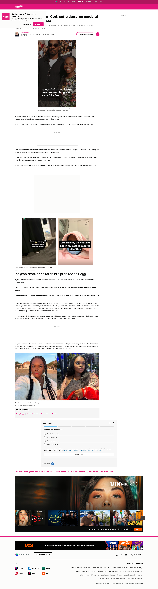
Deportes (88, 1)
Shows (73, 1)
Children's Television (119, 578)
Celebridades (45, 414)
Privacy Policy (87, 567)
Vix (60, 1)
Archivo (78, 571)
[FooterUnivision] (22, 554)
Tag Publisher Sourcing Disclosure (132, 571)
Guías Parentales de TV (114, 571)
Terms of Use (107, 567)
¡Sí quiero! (38, 24)
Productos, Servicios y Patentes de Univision (110, 575)
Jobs (83, 571)
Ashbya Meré (25, 32)
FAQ (105, 571)
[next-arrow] (143, 518)
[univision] (19, 6)
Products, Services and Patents (87, 575)
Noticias (66, 1)
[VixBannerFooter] (79, 545)
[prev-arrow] (13, 518)
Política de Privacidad (76, 567)
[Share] (97, 34)
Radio (95, 1)
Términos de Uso (97, 567)
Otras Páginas (41, 555)
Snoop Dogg (20, 414)
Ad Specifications (91, 571)
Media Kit (100, 571)
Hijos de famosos (32, 414)
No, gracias (27, 24)
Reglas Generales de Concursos (133, 575)
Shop (101, 1)
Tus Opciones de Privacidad (134, 578)
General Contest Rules (105, 578)
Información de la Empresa (120, 567)
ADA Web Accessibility (136, 567)
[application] (57, 73)
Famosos (80, 1)
